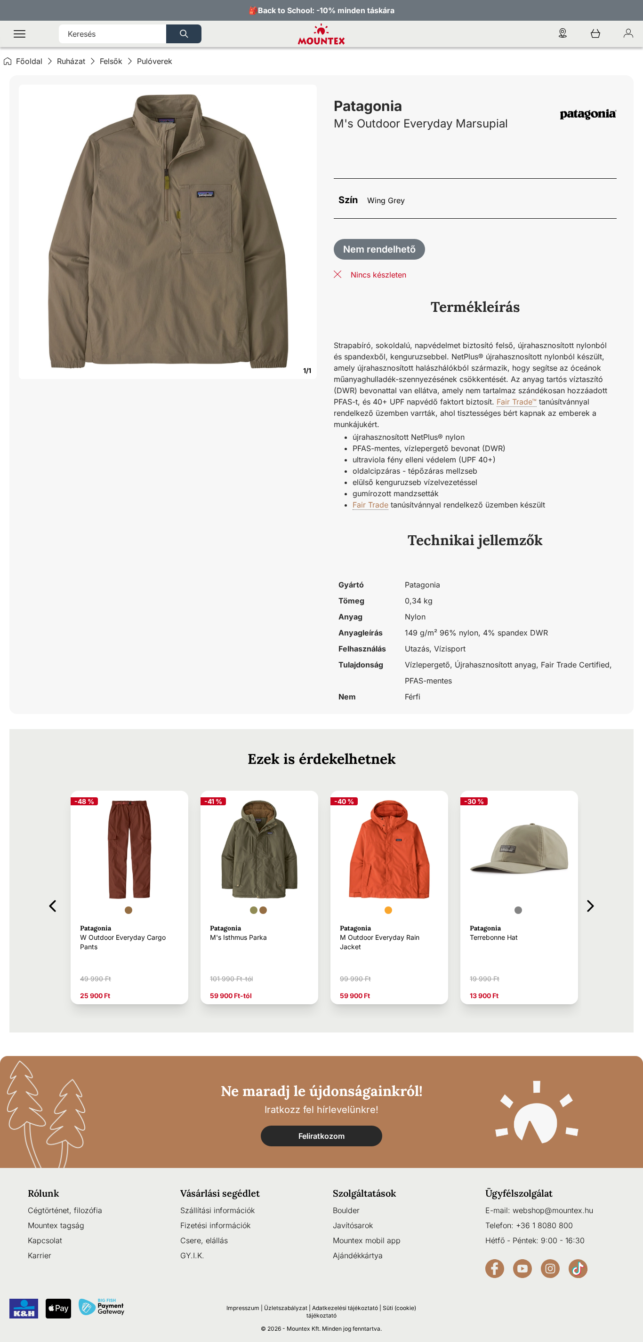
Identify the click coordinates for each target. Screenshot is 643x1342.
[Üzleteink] (562, 34)
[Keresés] (183, 33)
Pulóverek (154, 61)
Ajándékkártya (358, 1255)
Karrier (39, 1255)
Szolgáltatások (364, 1193)
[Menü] (19, 34)
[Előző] (52, 904)
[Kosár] (595, 34)
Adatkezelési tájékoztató (345, 1307)
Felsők (111, 61)
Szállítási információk (217, 1210)
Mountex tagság (56, 1225)
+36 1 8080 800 (544, 1225)
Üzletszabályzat (285, 1307)
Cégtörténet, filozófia (65, 1210)
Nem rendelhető (379, 249)
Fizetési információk (215, 1225)
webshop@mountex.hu (553, 1210)
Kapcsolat (45, 1240)
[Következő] (590, 904)
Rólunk (43, 1193)
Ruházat (71, 61)
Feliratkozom (321, 1136)
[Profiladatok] (628, 34)
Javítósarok (353, 1225)
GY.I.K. (192, 1255)
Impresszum (242, 1307)
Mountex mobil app (367, 1240)
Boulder (346, 1210)
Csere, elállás (204, 1240)
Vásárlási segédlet (220, 1193)
